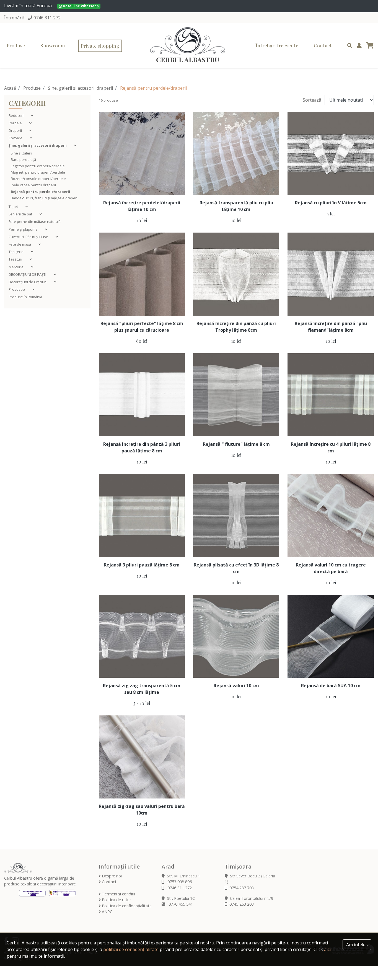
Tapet (14, 206)
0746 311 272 (47, 18)
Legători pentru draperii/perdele (38, 165)
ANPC (106, 911)
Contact (323, 45)
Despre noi (111, 876)
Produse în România (25, 296)
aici (327, 949)
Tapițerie (16, 251)
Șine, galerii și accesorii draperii (80, 88)
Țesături (16, 259)
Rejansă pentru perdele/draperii (40, 191)
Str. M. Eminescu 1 (183, 876)
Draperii (16, 130)
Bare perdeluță (23, 159)
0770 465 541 (180, 904)
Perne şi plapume (23, 229)
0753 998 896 (179, 881)
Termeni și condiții (118, 894)
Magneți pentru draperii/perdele (38, 172)
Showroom (52, 45)
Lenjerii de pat (21, 214)
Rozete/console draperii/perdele (38, 178)
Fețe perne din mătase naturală (35, 221)
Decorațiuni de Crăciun (28, 281)
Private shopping (100, 45)
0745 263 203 (241, 904)
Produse (16, 45)
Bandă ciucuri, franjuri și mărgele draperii (44, 197)
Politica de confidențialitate (126, 905)
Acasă (10, 88)
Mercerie (16, 266)
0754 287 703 (241, 887)
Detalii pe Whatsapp (80, 6)
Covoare (16, 137)
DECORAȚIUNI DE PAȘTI (28, 274)
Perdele (16, 122)
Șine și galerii (21, 153)
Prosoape (17, 289)
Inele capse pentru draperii (33, 184)
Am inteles (357, 945)
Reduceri (16, 115)
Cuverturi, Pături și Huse (29, 236)
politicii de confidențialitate (131, 949)
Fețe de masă (20, 244)
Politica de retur (116, 899)
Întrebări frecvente (277, 45)
